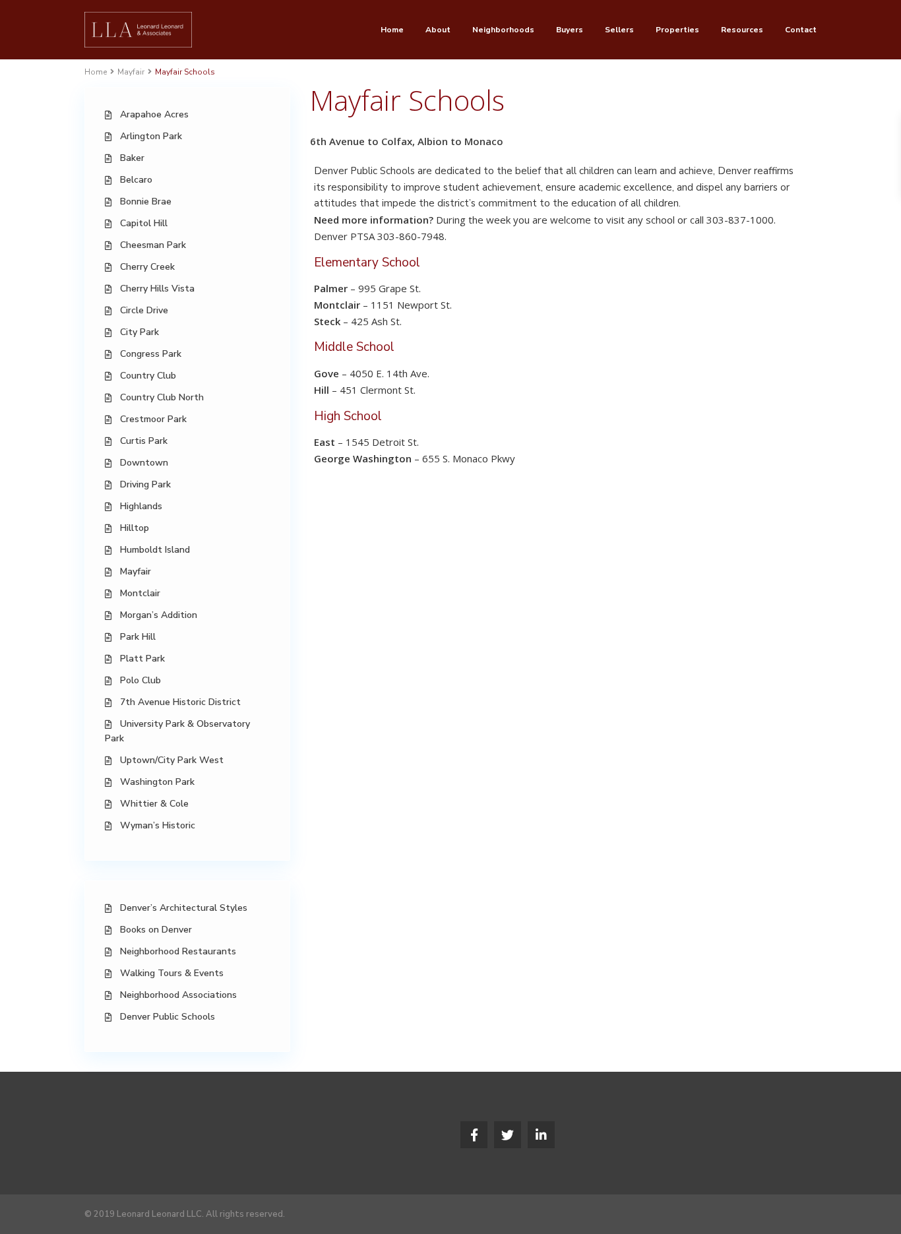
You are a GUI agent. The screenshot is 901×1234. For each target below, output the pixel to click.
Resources (742, 29)
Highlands (141, 506)
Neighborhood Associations (178, 995)
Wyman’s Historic (157, 825)
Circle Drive (144, 310)
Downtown (144, 462)
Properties (677, 29)
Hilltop (134, 528)
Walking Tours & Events (172, 973)
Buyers (569, 29)
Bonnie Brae (145, 201)
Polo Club (140, 680)
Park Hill (138, 637)
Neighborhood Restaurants (178, 951)
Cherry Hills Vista (157, 288)
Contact (801, 29)
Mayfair (130, 72)
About (437, 29)
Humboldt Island (155, 549)
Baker (132, 158)
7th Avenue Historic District (180, 702)
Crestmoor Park (153, 419)
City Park (139, 332)
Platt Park (142, 658)
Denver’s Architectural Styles (183, 908)
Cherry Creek (147, 267)
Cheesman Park (153, 245)
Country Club (148, 375)
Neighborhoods (503, 29)
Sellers (619, 29)
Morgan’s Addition (158, 615)
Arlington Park (151, 136)
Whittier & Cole (154, 803)
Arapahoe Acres (154, 114)
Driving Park (145, 484)
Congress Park (150, 354)
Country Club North (162, 397)
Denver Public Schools (167, 1016)
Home (392, 29)
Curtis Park (144, 441)
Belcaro (136, 179)
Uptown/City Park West (172, 760)
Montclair (140, 593)
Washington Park (157, 782)
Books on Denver (156, 929)
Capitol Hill (144, 223)
